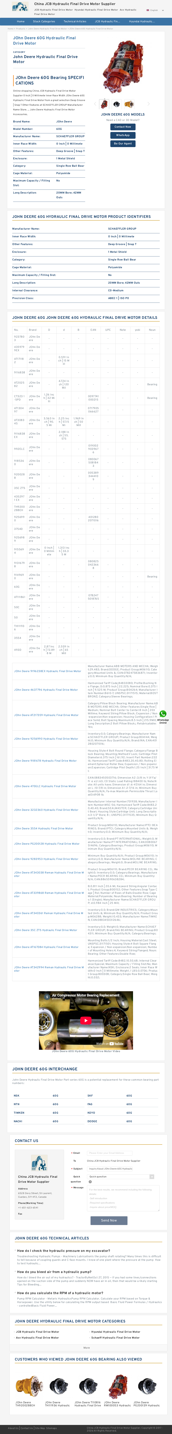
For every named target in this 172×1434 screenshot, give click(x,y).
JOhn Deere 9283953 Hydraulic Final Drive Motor (46, 859)
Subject (76, 1169)
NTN (16, 1104)
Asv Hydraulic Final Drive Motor (88, 32)
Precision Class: (23, 298)
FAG (90, 1104)
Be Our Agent (123, 143)
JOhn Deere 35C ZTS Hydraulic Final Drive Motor (45, 930)
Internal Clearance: (25, 290)
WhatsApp (123, 135)
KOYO (91, 1113)
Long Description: (25, 193)
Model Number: (23, 129)
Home (21, 21)
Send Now (109, 1220)
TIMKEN (19, 1113)
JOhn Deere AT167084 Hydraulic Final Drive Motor (46, 947)
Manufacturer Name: (26, 136)
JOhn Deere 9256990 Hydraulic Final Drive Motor (46, 739)
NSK (16, 1096)
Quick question (76, 1179)
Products (20, 29)
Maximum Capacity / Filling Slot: (31, 183)
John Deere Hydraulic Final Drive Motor (47, 29)
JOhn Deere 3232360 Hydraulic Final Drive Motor (46, 810)
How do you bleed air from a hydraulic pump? (54, 1272)
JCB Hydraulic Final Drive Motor (110, 21)
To (74, 1161)
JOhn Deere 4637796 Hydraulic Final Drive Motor (46, 690)
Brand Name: (21, 121)
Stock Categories (44, 21)
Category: (19, 166)
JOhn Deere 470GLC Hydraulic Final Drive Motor (45, 786)
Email (75, 1153)
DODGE (92, 1121)
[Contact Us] (163, 717)
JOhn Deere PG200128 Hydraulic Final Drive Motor (47, 844)
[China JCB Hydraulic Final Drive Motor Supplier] (20, 5)
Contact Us (27, 1428)
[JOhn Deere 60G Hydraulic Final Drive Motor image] (123, 65)
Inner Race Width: (25, 144)
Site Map (40, 1428)
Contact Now (123, 127)
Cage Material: (22, 173)
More (86, 1348)
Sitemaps (51, 1428)
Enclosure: (20, 158)
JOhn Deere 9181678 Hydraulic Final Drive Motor (45, 761)
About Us (13, 1428)
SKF (90, 1096)
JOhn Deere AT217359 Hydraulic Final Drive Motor (46, 715)
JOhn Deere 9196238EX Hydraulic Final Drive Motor (47, 671)
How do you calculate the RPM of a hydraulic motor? (60, 1293)
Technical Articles (75, 21)
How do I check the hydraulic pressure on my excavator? (63, 1251)
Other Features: (23, 151)
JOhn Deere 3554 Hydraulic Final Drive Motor (43, 828)
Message (77, 1187)
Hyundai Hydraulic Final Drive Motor (144, 21)
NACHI (18, 1121)
